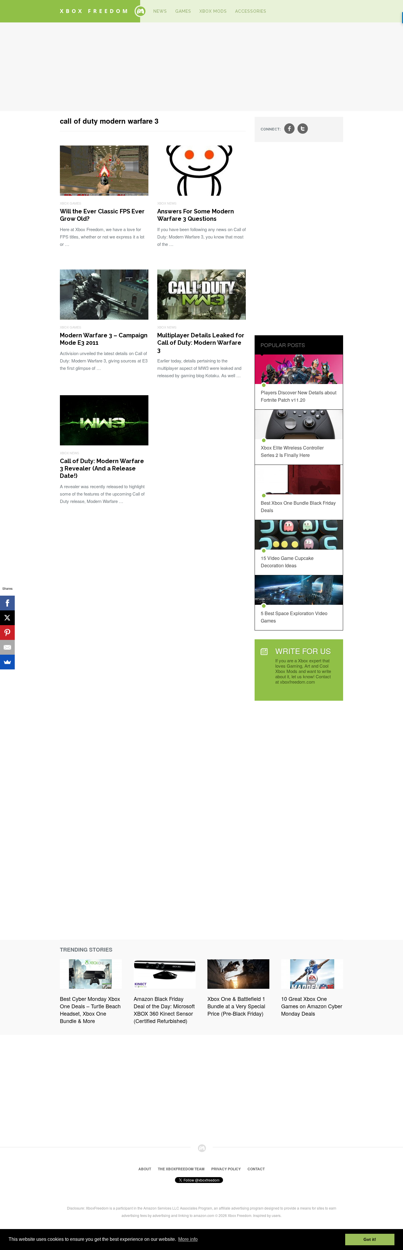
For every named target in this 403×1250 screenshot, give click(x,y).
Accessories (250, 11)
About (144, 1168)
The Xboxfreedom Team (181, 1168)
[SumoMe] (7, 662)
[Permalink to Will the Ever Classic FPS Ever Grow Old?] (104, 194)
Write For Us (303, 650)
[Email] (7, 647)
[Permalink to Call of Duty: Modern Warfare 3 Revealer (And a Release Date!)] (104, 443)
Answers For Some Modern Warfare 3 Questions (195, 215)
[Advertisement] (201, 66)
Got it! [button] (369, 1239)
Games (183, 11)
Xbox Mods (213, 11)
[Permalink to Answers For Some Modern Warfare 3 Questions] (201, 194)
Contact (256, 1168)
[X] (7, 617)
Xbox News (166, 203)
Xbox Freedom (95, 10)
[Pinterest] (7, 632)
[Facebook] (7, 603)
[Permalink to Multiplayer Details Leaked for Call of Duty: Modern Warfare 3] (201, 318)
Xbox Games (70, 203)
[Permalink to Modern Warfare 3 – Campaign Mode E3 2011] (104, 318)
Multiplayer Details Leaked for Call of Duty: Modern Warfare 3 (200, 343)
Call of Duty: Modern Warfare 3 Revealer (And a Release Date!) (102, 468)
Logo (140, 11)
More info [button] (188, 1239)
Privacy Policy (226, 1168)
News (160, 11)
